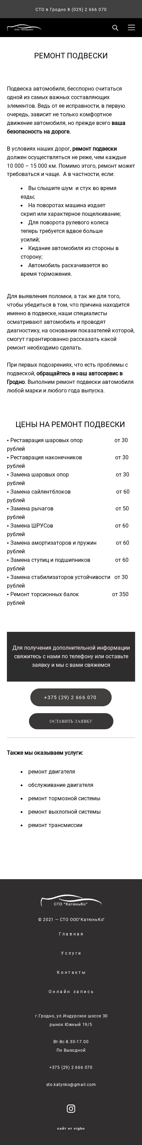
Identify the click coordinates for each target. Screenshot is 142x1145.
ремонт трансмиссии (55, 825)
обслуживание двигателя (60, 785)
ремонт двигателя (51, 771)
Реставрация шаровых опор (47, 440)
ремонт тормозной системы (64, 798)
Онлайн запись (71, 991)
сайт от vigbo (71, 1128)
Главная (71, 933)
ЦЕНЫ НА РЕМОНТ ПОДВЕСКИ (71, 424)
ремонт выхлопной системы (64, 811)
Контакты (71, 972)
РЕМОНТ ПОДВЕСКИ (71, 55)
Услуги (71, 953)
